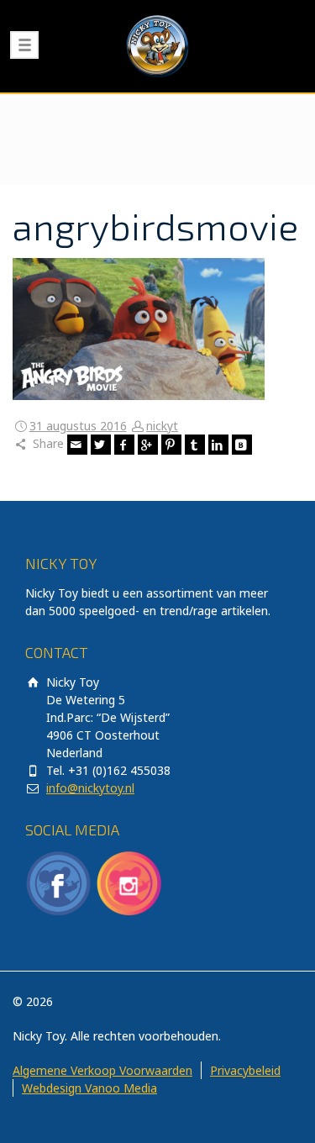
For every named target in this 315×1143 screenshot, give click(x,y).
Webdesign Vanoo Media (89, 1088)
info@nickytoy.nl (90, 788)
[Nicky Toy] (157, 46)
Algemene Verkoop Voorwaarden (102, 1070)
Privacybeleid (245, 1070)
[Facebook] (124, 445)
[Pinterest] (171, 445)
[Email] (77, 445)
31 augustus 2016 (78, 426)
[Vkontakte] (242, 445)
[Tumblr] (195, 445)
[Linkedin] (218, 445)
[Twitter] (101, 445)
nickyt (162, 426)
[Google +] (148, 445)
